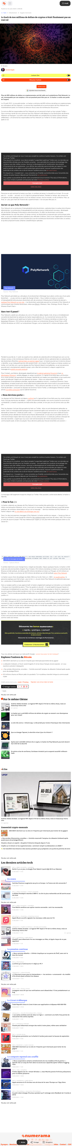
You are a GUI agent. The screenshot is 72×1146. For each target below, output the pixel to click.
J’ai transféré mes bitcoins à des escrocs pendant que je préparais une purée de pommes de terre (36, 849)
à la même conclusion (13, 390)
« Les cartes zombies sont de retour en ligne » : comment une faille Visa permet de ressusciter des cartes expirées (40, 1015)
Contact (63, 1144)
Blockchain (13, 13)
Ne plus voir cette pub (8, 695)
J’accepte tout (37, 183)
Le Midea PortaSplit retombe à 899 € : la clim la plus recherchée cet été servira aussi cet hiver (41, 894)
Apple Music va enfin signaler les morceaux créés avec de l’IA (33, 918)
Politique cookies (43, 180)
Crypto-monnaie (25, 13)
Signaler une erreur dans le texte (42, 682)
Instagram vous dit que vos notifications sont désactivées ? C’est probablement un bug (41, 991)
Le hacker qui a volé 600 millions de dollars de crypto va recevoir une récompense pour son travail (39, 714)
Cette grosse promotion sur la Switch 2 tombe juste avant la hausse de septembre (40, 1036)
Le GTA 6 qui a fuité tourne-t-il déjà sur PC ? (27, 964)
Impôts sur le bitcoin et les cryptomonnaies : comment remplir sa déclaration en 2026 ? (31, 846)
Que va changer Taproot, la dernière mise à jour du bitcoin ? (31, 732)
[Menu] (10, 3)
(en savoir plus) (52, 170)
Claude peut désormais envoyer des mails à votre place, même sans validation (39, 1025)
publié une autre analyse (19, 369)
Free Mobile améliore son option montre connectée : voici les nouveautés (37, 907)
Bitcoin (37, 304)
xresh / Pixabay (23, 682)
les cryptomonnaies (39, 517)
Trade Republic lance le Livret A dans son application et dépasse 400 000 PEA (39, 1004)
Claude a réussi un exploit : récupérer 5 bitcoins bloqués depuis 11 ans (25, 843)
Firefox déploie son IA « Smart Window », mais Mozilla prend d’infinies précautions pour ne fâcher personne (41, 1072)
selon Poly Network (60, 573)
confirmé (31, 398)
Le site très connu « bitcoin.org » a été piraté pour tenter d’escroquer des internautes (40, 723)
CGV (69, 1144)
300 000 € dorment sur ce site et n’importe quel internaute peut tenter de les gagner (30, 661)
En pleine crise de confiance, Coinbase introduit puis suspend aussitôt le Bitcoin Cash (39, 752)
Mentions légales (16, 1144)
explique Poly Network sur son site (12, 302)
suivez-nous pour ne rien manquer (47, 654)
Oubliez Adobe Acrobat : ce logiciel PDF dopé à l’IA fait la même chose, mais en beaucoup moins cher (38, 704)
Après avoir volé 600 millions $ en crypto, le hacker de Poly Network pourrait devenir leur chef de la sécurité (40, 743)
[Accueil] (4, 3)
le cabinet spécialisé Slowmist (47, 373)
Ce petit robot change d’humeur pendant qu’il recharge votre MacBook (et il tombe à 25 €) (41, 1094)
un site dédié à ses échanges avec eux (27, 511)
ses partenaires (42, 175)
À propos (4, 1144)
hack (4, 691)
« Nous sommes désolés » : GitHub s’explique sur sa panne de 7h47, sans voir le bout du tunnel (40, 954)
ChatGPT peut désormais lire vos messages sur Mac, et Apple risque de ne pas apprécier (39, 940)
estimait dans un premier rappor (28, 361)
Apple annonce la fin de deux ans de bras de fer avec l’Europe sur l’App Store (39, 1082)
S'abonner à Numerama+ (34, 644)
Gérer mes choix (36, 187)
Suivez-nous (41, 86)
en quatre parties (59, 577)
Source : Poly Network (10, 292)
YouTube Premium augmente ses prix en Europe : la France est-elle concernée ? (39, 883)
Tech (4, 13)
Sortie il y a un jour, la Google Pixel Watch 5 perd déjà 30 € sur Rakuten (37, 869)
